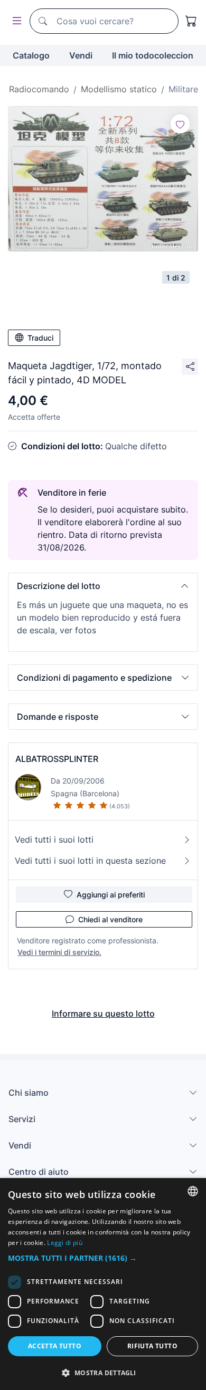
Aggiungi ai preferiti (111, 894)
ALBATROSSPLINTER (56, 759)
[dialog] (103, 1284)
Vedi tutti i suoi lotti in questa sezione (90, 860)
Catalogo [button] (31, 55)
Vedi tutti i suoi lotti (54, 839)
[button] (103, 586)
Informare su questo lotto (103, 1013)
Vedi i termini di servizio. (59, 952)
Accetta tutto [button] (54, 1345)
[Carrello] (191, 21)
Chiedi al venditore (110, 919)
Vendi (80, 55)
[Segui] (180, 123)
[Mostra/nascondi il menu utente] (15, 21)
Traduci (40, 337)
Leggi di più (64, 1242)
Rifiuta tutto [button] (152, 1345)
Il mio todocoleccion (152, 55)
